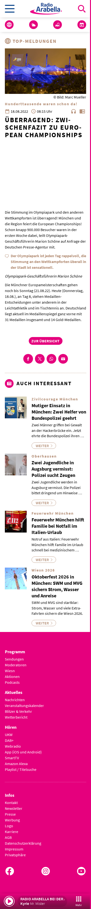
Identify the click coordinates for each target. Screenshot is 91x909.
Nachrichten (15, 699)
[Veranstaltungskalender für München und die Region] (81, 24)
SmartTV (12, 757)
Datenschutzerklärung (23, 843)
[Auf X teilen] (40, 359)
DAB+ (9, 740)
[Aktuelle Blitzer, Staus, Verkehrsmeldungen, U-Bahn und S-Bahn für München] (57, 24)
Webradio (13, 746)
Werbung (12, 820)
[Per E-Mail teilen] (63, 359)
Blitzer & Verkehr (18, 711)
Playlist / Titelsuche (20, 769)
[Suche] (81, 8)
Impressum (14, 849)
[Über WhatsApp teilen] (51, 359)
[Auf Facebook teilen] (28, 359)
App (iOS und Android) (23, 752)
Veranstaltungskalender (24, 705)
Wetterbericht (16, 717)
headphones (73, 111)
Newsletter (13, 808)
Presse (10, 814)
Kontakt (11, 802)
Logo (9, 825)
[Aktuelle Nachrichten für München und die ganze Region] (9, 24)
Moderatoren (15, 664)
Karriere (11, 831)
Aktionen (12, 676)
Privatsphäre (15, 854)
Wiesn (10, 670)
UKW (9, 734)
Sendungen (14, 659)
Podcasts (12, 682)
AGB (8, 837)
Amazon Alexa (16, 763)
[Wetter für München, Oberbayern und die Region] (33, 24)
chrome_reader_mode (82, 111)
